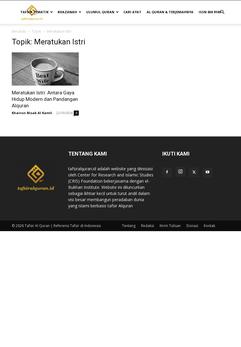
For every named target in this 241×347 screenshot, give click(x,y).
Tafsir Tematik (34, 12)
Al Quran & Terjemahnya (170, 12)
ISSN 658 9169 (210, 12)
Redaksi (147, 225)
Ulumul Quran (100, 12)
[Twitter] (194, 172)
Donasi (192, 225)
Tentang (128, 225)
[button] (222, 12)
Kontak (209, 225)
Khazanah (67, 12)
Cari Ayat (132, 12)
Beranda (19, 31)
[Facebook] (167, 172)
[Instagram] (180, 171)
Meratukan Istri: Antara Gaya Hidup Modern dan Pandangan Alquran (45, 99)
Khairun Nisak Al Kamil (32, 113)
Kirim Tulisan (170, 225)
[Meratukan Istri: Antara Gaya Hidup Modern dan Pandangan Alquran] (45, 69)
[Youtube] (207, 172)
